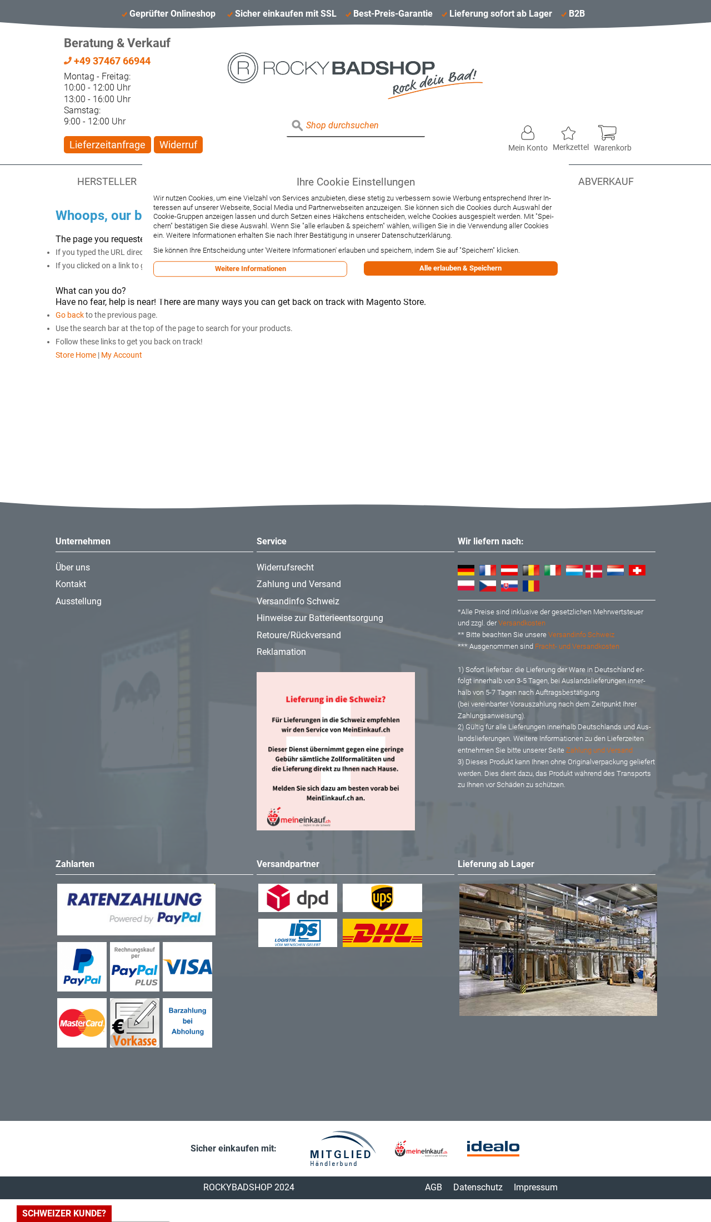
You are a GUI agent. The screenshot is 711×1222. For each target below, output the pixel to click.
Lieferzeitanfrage (107, 145)
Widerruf (178, 145)
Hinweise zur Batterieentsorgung (320, 618)
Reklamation (281, 652)
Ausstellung (79, 601)
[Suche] (298, 126)
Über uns (73, 567)
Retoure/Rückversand (299, 635)
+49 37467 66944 (111, 61)
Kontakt (71, 584)
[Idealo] (493, 1149)
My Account (121, 354)
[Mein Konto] (527, 130)
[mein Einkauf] (421, 1148)
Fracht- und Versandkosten (577, 646)
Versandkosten (521, 623)
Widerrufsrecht (285, 567)
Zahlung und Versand (299, 584)
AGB (433, 1187)
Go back (70, 314)
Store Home (76, 354)
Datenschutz (478, 1187)
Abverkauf (606, 181)
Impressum (536, 1187)
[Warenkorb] (612, 130)
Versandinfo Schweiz (298, 601)
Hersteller (107, 181)
